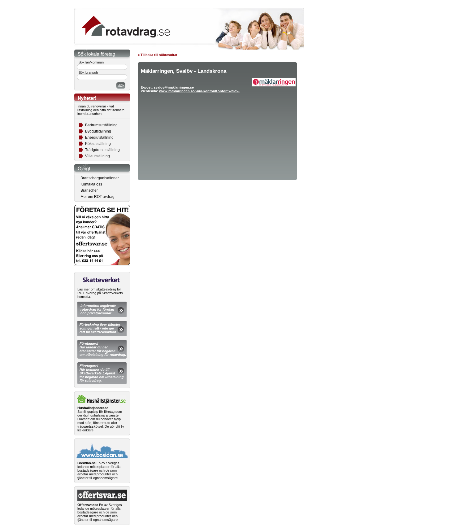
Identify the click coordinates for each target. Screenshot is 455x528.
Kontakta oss (91, 184)
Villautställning (97, 156)
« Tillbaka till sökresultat (157, 55)
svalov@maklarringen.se (174, 87)
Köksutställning (98, 144)
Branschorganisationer (99, 178)
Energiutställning (99, 137)
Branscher (89, 190)
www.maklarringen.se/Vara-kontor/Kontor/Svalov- (199, 91)
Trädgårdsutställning (102, 150)
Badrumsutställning (101, 125)
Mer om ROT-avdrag (97, 196)
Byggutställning (98, 131)
